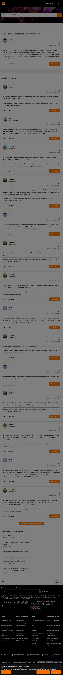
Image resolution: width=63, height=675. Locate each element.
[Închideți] (60, 666)
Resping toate (56, 672)
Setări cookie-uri (6, 672)
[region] (31, 669)
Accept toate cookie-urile (43, 672)
